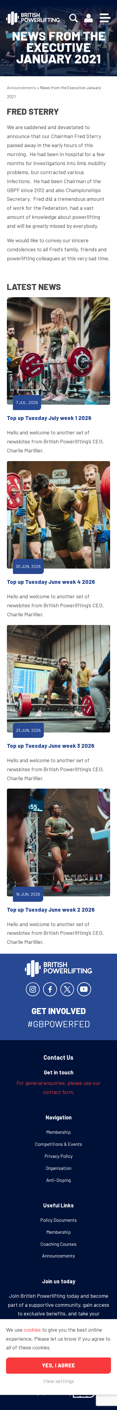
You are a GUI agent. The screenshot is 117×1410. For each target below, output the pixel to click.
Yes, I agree (58, 1365)
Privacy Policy (58, 1156)
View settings (58, 1381)
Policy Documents (58, 1220)
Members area (88, 18)
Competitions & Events (58, 1144)
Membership (58, 1132)
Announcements (21, 87)
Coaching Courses (58, 1244)
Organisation (58, 1168)
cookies (32, 1329)
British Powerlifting (33, 18)
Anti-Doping (58, 1180)
